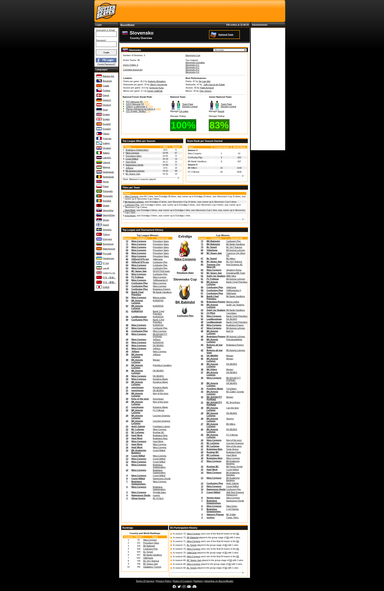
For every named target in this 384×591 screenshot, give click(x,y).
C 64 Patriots (232, 509)
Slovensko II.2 (192, 67)
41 (127, 348)
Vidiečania (158, 259)
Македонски (109, 249)
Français (107, 138)
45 (127, 334)
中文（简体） (109, 277)
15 (127, 450)
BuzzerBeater (127, 25)
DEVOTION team (161, 271)
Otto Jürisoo (205, 91)
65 (127, 262)
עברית (106, 263)
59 (127, 280)
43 (127, 342)
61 (127, 274)
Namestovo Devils (134, 165)
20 (127, 435)
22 (127, 429)
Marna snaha (159, 297)
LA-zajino (183, 111)
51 (127, 311)
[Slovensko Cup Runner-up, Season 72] (185, 313)
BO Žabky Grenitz (235, 391)
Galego (106, 143)
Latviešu (107, 157)
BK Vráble (231, 514)
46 (127, 331)
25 (127, 415)
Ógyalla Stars (159, 492)
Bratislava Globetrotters (137, 150)
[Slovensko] (125, 34)
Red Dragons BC (234, 264)
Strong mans (213, 497)
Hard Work (131, 162)
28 (127, 402)
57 (127, 286)
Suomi (106, 225)
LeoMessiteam (139, 316)
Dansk (106, 95)
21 (127, 432)
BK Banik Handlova (162, 292)
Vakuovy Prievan (215, 514)
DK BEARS (158, 345)
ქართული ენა (109, 273)
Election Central (189, 106)
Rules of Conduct (182, 581)
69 (127, 250)
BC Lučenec (137, 429)
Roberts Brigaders (157, 81)
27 (127, 407)
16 (127, 447)
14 (127, 456)
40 (127, 351)
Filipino (106, 133)
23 (127, 426)
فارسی (106, 268)
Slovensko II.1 (192, 65)
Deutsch (107, 100)
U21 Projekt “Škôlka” (136, 111)
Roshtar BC (158, 432)
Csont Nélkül (132, 159)
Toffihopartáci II (160, 280)
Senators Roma (233, 270)
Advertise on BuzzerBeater (218, 581)
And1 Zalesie (138, 426)
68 (127, 253)
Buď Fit (229, 331)
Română (107, 201)
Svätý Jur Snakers (216, 276)
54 (127, 297)
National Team (225, 34)
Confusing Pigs (132, 205)
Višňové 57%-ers (140, 259)
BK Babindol (185, 302)
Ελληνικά (107, 239)
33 (127, 382)
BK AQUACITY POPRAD (160, 335)
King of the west (160, 393)
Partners (198, 581)
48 (127, 325)
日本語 (106, 287)
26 (127, 410)
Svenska (107, 229)
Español (107, 124)
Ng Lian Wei (204, 81)
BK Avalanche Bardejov (138, 451)
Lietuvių (106, 162)
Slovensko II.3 (192, 70)
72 (127, 241)
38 (127, 360)
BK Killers (230, 258)
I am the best (232, 408)
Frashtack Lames (161, 426)
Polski (106, 186)
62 (127, 271)
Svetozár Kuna (156, 88)
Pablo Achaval (207, 88)
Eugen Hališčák (155, 91)
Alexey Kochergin (158, 84)
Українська (108, 258)
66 (127, 259)
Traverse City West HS (213, 265)
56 (127, 289)
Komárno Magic (160, 379)
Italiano (106, 153)
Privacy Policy (163, 581)
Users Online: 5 (130, 65)
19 (127, 438)
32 (127, 387)
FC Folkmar (137, 277)
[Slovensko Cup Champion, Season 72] (185, 299)
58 (127, 283)
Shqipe (106, 205)
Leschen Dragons (161, 415)
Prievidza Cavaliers (162, 365)
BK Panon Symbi (234, 466)
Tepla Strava (232, 449)
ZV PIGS (211, 313)
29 (127, 399)
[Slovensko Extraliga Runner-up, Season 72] (185, 271)
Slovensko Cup (192, 55)
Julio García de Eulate (214, 84)
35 (127, 376)
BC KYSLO (158, 498)
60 (127, 277)
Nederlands (108, 172)
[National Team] (214, 34)
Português (108, 191)
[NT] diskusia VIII (134, 101)
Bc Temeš (212, 247)
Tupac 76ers (232, 517)
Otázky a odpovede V (136, 106)
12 (127, 462)
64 (127, 265)
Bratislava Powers (161, 289)
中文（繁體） (109, 282)
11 (127, 465)
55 (127, 292)
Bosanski (107, 81)
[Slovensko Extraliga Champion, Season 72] (185, 257)
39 (127, 354)
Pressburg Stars (134, 156)
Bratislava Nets (160, 435)
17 (127, 444)
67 (127, 256)
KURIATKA (158, 300)
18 (127, 441)
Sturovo (230, 418)
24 (127, 421)
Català (106, 86)
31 (127, 390)
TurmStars (231, 313)
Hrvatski (107, 148)
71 (127, 244)
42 (127, 345)
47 (127, 328)
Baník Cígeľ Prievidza (137, 293)
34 (127, 379)
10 (127, 470)
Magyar (106, 167)
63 (127, 268)
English (106, 114)
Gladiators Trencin (152, 567)
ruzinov (156, 495)
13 (127, 459)
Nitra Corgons (132, 153)
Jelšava (129, 168)
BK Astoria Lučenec (135, 171)
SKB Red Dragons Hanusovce (235, 493)
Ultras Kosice (138, 498)
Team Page (187, 104)
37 (127, 365)
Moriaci (156, 360)
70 (127, 247)
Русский (107, 253)
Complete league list (132, 70)
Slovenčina (108, 210)
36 (127, 370)
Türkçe (106, 234)
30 (127, 393)
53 (127, 300)
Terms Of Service (145, 581)
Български (108, 244)
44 (127, 339)
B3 (237, 533)
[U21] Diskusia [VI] (135, 104)
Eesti (105, 109)
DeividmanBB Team (235, 273)
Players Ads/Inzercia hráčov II (140, 109)
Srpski (106, 220)
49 (127, 319)
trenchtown (130, 215)
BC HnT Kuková (234, 247)
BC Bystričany (233, 402)
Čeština (106, 90)
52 (127, 306)
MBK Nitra (231, 276)
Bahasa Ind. (108, 76)
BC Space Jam (133, 174)
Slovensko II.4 (192, 72)
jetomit (221, 111)
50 (127, 316)
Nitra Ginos (231, 506)
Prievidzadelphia (234, 339)
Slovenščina (109, 215)
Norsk (106, 181)
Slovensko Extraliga (195, 62)
